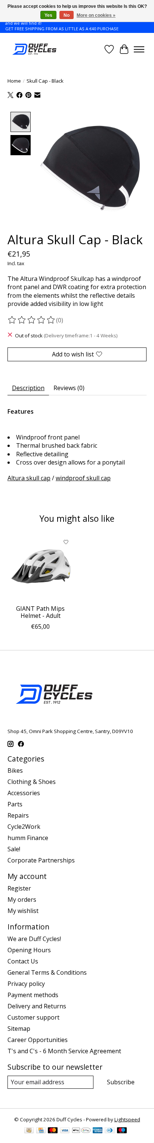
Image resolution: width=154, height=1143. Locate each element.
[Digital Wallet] (81, 1131)
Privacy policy (26, 984)
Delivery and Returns (36, 1006)
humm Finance (27, 838)
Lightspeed (127, 1119)
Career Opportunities (37, 1040)
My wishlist (22, 911)
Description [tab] (28, 388)
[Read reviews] (31, 320)
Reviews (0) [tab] (68, 388)
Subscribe (121, 1082)
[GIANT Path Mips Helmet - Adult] (40, 568)
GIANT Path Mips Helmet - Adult (40, 612)
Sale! (13, 849)
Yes (48, 15)
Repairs (18, 815)
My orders (21, 899)
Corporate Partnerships (41, 860)
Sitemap (18, 1028)
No (67, 15)
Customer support (33, 1017)
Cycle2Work (23, 826)
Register (19, 888)
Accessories (23, 793)
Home (14, 80)
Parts (14, 804)
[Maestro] (122, 1131)
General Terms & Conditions (47, 972)
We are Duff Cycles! (34, 939)
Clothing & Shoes (31, 782)
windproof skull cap (83, 478)
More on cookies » (96, 15)
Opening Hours (29, 950)
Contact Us (22, 961)
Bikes (15, 770)
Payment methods (32, 995)
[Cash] (29, 1131)
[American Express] (97, 1131)
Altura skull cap (28, 478)
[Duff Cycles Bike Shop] (33, 49)
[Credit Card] (41, 1131)
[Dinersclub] (109, 1131)
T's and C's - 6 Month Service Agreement (64, 1051)
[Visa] (65, 1131)
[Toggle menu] (139, 49)
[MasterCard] (53, 1131)
